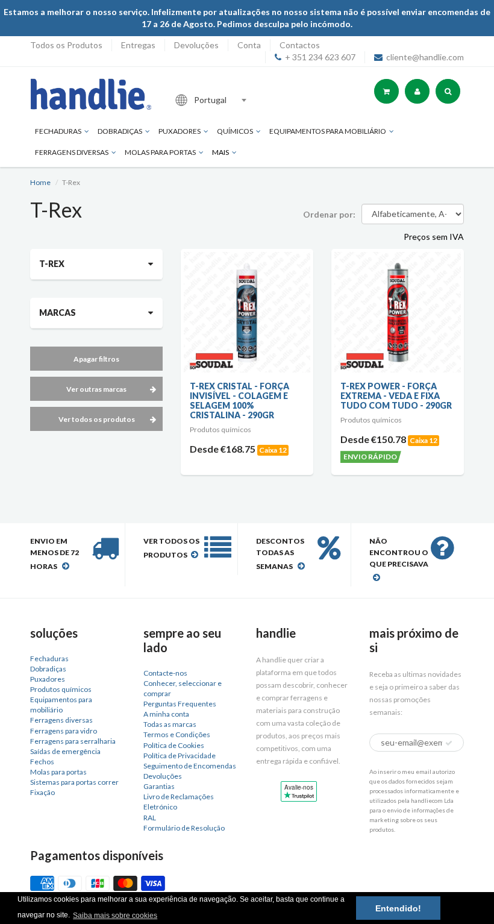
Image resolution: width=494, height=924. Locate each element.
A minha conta (166, 713)
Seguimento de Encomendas (189, 765)
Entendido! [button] (398, 908)
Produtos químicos (61, 689)
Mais (220, 152)
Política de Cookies (173, 745)
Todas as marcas (169, 724)
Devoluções (196, 45)
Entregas (138, 45)
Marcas (57, 312)
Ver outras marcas (96, 389)
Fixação (42, 792)
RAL (149, 817)
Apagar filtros (96, 358)
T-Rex (51, 264)
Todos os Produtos (66, 45)
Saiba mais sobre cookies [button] (115, 915)
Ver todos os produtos (96, 419)
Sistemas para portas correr (74, 782)
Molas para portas (160, 152)
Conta (249, 45)
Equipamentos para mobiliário (327, 131)
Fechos (42, 761)
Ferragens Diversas (71, 152)
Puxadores (179, 131)
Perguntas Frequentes (179, 703)
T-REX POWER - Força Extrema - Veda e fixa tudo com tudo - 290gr (396, 395)
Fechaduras (58, 131)
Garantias (159, 786)
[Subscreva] (449, 743)
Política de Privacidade (179, 755)
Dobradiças (120, 131)
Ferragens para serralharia (73, 741)
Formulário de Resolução (184, 827)
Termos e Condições (176, 734)
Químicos (235, 131)
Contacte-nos (165, 672)
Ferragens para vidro (63, 730)
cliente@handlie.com (425, 57)
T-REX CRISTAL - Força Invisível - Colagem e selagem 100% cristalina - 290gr (239, 400)
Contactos (300, 45)
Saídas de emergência (65, 751)
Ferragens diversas (61, 719)
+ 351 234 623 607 (320, 57)
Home (40, 182)
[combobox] (249, 100)
